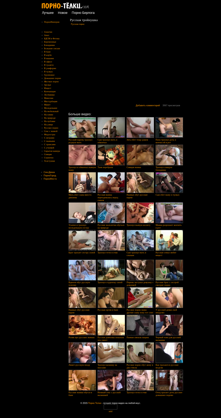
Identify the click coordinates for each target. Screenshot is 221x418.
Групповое (49, 75)
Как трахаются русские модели (167, 366)
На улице (48, 124)
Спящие (48, 154)
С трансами (49, 144)
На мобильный (51, 111)
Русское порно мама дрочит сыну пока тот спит (140, 311)
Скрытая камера (52, 151)
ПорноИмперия (51, 22)
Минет (47, 104)
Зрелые (47, 85)
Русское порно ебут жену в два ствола (140, 366)
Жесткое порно (51, 81)
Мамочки (48, 98)
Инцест (47, 88)
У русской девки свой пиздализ (166, 311)
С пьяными (49, 141)
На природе (50, 118)
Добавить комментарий (148, 105)
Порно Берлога (83, 13)
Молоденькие (50, 108)
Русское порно (77, 24)
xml (110, 411)
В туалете (49, 65)
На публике (49, 121)
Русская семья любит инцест (166, 253)
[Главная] (67, 9)
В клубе (48, 55)
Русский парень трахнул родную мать (80, 141)
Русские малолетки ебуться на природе (111, 226)
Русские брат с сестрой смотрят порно (167, 283)
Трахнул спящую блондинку (164, 168)
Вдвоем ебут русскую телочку (79, 283)
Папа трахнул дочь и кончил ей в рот (166, 141)
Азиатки (48, 32)
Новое (63, 13)
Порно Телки (94, 403)
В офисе (48, 61)
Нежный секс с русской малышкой (109, 393)
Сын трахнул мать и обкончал (107, 141)
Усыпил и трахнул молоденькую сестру (79, 226)
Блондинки (49, 45)
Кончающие (50, 91)
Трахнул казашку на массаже (107, 366)
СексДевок (49, 172)
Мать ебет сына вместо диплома (80, 196)
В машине (49, 58)
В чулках (48, 71)
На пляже (48, 114)
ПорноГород (50, 175)
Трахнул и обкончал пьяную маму (82, 168)
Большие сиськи (52, 48)
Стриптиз (48, 157)
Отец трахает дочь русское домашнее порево (169, 393)
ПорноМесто (50, 178)
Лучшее (48, 13)
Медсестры (49, 134)
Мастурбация (50, 101)
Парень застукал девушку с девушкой (140, 283)
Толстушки (49, 161)
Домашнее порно (52, 78)
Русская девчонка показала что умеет (111, 338)
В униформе (50, 68)
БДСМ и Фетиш (52, 38)
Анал (46, 35)
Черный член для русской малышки (168, 338)
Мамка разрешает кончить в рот (169, 226)
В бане (47, 52)
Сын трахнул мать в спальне (136, 253)
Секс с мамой (50, 131)
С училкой (49, 148)
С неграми (49, 138)
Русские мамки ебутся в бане (80, 393)
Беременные (50, 42)
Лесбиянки (49, 95)
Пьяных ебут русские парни (137, 196)
